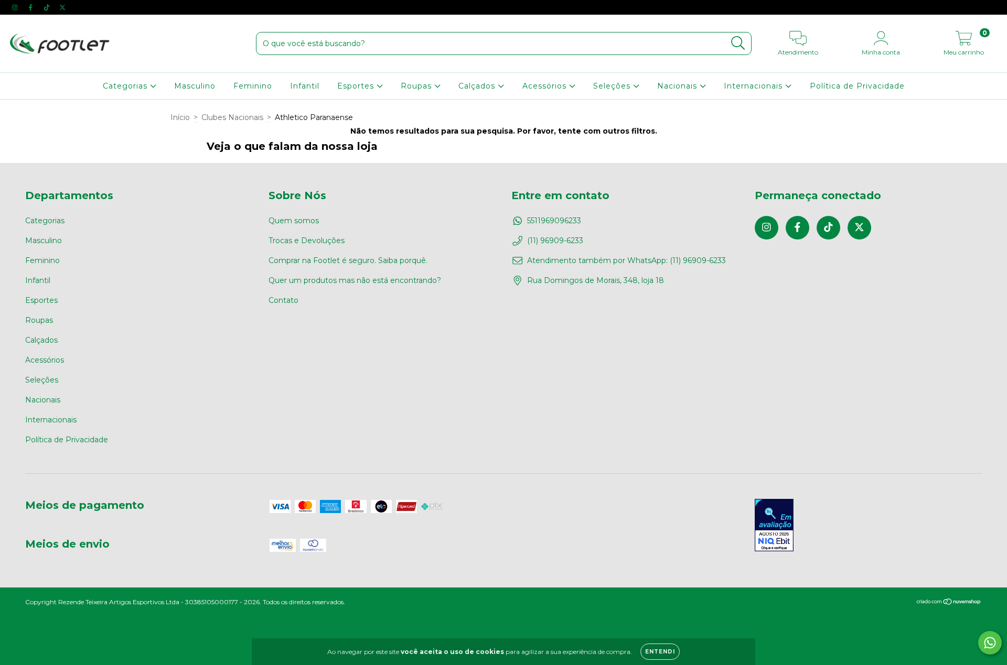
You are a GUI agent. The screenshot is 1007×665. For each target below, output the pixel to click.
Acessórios (545, 86)
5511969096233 (554, 220)
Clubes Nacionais (232, 117)
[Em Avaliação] (774, 526)
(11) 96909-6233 (555, 240)
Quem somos (294, 220)
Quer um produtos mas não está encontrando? (355, 280)
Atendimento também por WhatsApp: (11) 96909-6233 (626, 260)
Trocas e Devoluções (307, 240)
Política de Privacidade (857, 86)
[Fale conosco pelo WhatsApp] (990, 643)
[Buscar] (738, 43)
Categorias (126, 86)
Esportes (357, 86)
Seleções (613, 86)
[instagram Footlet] (16, 7)
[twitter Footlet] (62, 7)
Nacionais (678, 86)
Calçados (478, 86)
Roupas (417, 86)
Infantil (304, 86)
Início (180, 117)
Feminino (252, 86)
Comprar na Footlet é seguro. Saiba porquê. (348, 260)
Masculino (195, 86)
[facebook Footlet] (31, 7)
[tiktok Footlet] (48, 7)
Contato (283, 300)
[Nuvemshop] (949, 603)
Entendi (660, 651)
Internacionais (754, 86)
